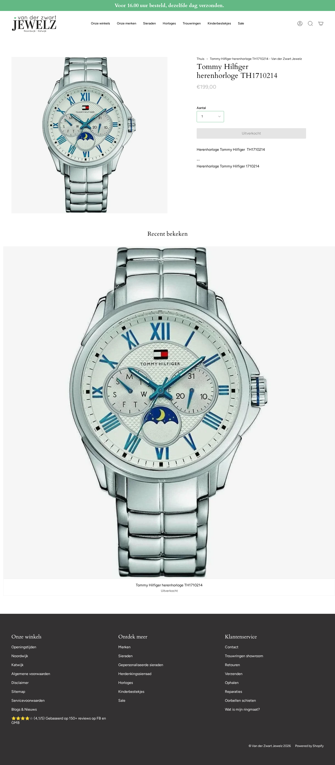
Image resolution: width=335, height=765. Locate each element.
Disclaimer (19, 682)
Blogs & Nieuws (24, 709)
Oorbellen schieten (240, 700)
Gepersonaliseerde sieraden (140, 665)
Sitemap (18, 691)
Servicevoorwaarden (28, 700)
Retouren (232, 665)
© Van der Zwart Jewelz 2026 (270, 746)
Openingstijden (23, 647)
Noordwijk (19, 656)
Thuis (200, 59)
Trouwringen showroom (244, 656)
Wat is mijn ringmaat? (242, 709)
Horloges (125, 682)
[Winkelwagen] (321, 23)
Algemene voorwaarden (30, 674)
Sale (121, 700)
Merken (124, 647)
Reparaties (233, 691)
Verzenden (233, 674)
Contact (231, 647)
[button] (100, 23)
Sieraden (125, 656)
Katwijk (17, 665)
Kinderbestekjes (131, 691)
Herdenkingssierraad (134, 674)
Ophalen (232, 682)
